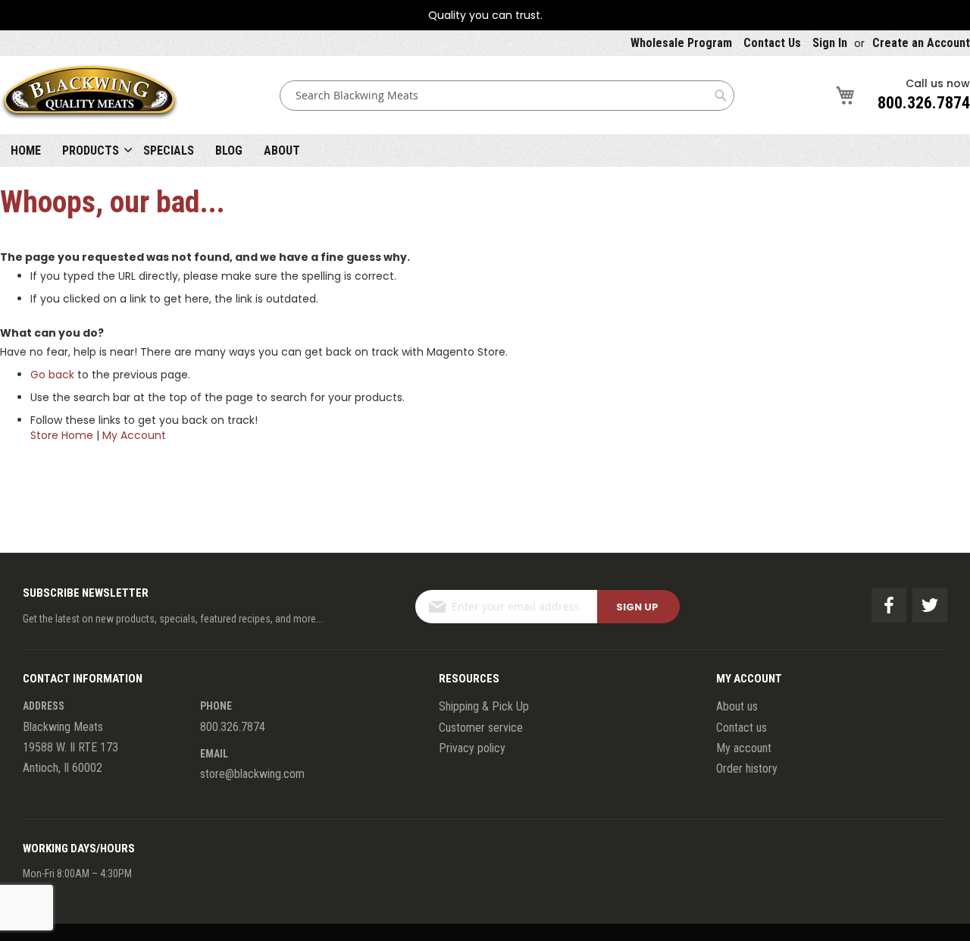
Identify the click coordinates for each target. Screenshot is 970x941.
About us (737, 706)
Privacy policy (472, 748)
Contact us (741, 727)
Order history (747, 768)
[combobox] (507, 95)
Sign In (829, 43)
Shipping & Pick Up (484, 706)
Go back (52, 374)
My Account (134, 435)
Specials (168, 150)
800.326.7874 (924, 102)
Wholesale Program (681, 43)
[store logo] (89, 95)
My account (743, 748)
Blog (228, 150)
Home (26, 150)
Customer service (481, 727)
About (282, 150)
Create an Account (921, 43)
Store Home (61, 435)
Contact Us (772, 43)
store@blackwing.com (252, 774)
